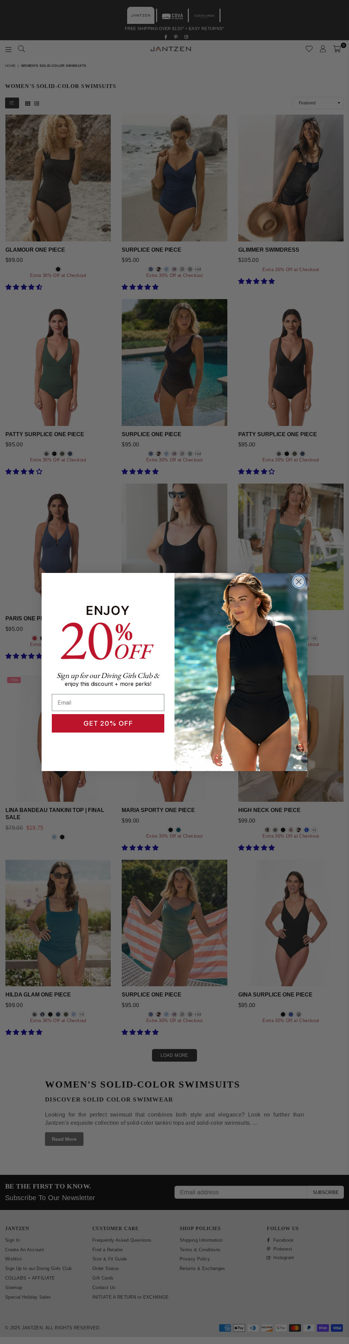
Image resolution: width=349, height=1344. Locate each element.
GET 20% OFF (108, 723)
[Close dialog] (299, 582)
